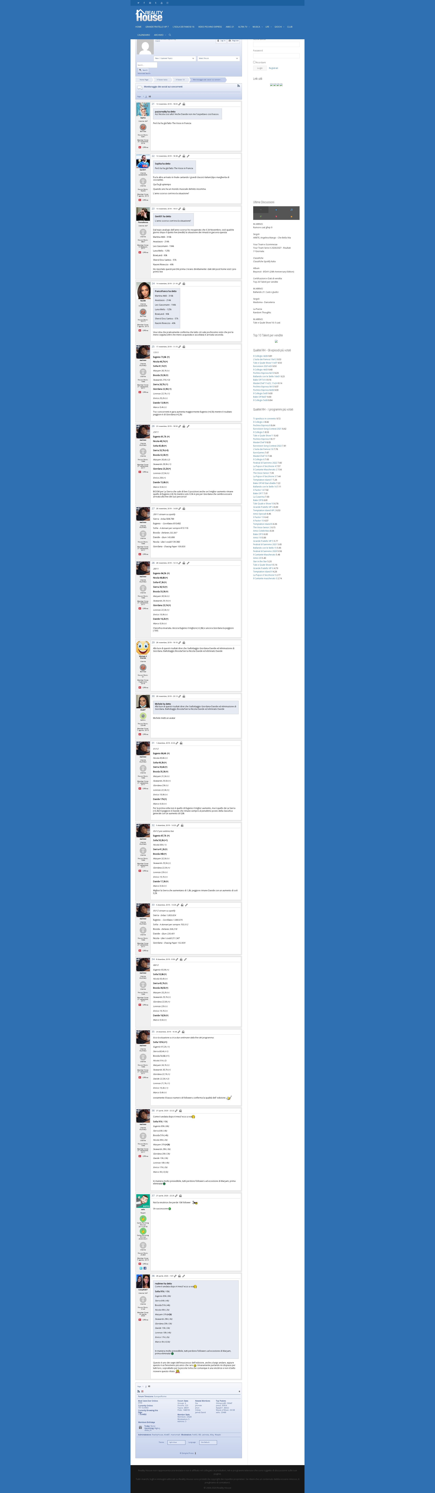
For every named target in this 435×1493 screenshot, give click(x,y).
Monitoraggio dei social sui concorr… (207, 80)
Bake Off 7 (258, 493)
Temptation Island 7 (262, 479)
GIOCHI (278, 26)
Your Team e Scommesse (265, 244)
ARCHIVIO (159, 34)
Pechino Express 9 (262, 439)
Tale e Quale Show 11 (263, 435)
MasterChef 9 (259, 442)
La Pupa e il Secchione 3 (264, 476)
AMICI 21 (230, 26)
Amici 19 (257, 537)
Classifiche (258, 258)
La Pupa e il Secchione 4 (264, 466)
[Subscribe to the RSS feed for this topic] (238, 85)
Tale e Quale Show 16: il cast (266, 322)
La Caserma (259, 496)
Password (258, 50)
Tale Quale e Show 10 (263, 503)
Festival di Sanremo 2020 (265, 551)
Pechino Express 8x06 (263, 390)
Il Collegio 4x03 (260, 369)
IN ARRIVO (258, 224)
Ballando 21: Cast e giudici (266, 292)
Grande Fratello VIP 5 (263, 541)
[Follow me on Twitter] (141, 1268)
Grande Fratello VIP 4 (263, 507)
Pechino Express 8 (262, 425)
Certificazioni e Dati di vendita (267, 278)
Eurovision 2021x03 (262, 366)
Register (235, 40)
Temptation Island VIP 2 (264, 510)
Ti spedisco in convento (264, 418)
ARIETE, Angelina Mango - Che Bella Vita (272, 237)
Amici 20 (257, 558)
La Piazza (257, 309)
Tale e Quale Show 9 (263, 564)
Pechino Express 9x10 (263, 386)
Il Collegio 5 (258, 432)
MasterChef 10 (260, 456)
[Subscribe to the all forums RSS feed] (139, 1391)
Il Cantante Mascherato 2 (265, 469)
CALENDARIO (143, 34)
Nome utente (259, 39)
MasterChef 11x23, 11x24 (265, 383)
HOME (138, 26)
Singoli (256, 234)
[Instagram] (167, 3)
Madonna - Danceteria (264, 302)
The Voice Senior (261, 473)
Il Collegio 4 (258, 422)
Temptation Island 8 (262, 524)
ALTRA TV (243, 26)
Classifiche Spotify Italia (264, 261)
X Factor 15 (258, 520)
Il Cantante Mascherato (264, 554)
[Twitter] (138, 3)
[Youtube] (161, 3)
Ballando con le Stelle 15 (265, 547)
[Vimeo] (150, 3)
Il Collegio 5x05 (260, 393)
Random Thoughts (262, 312)
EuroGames (258, 452)
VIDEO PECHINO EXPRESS (210, 26)
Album (256, 268)
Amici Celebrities (261, 530)
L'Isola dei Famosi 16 (263, 449)
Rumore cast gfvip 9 (262, 227)
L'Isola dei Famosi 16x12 (265, 359)
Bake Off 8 (258, 500)
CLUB (289, 26)
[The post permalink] (179, 104)
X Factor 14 (258, 490)
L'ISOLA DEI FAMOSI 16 (183, 26)
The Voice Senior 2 (262, 527)
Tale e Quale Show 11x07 (265, 362)
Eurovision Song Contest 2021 (267, 428)
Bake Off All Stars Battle (264, 483)
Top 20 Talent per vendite (265, 281)
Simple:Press (188, 1453)
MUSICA (257, 26)
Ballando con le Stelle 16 (265, 486)
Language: (192, 1442)
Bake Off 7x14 (260, 379)
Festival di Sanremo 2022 (265, 462)
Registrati (273, 68)
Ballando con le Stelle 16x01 (266, 376)
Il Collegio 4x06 (260, 356)
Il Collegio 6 (258, 459)
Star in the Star (260, 561)
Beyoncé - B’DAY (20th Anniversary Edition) (273, 271)
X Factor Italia (162, 80)
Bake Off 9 (258, 534)
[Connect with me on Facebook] (145, 1268)
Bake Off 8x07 (260, 396)
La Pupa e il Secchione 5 (264, 575)
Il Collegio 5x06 (260, 400)
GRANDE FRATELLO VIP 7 (157, 26)
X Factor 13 (180, 80)
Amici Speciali (259, 513)
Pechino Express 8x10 (263, 373)
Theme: (161, 1442)
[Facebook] (144, 3)
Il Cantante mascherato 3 (265, 578)
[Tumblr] (156, 3)
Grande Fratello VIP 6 (263, 568)
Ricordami (260, 62)
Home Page (144, 80)
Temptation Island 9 (262, 571)
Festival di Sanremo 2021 (265, 544)
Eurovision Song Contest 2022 (267, 445)
